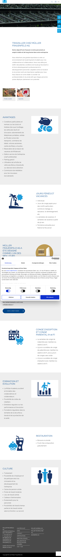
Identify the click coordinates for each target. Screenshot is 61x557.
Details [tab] (23, 263)
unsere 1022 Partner (11, 270)
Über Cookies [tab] (52, 263)
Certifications (21, 535)
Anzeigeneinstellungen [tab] (38, 263)
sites (18, 530)
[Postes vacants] (9, 94)
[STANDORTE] (59, 26)
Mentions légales (22, 538)
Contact (19, 533)
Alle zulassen (49, 297)
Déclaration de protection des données (21, 542)
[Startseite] (59, 17)
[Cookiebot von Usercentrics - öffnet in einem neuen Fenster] (52, 258)
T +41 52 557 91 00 (7, 534)
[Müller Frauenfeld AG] (5, 1)
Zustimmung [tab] (8, 263)
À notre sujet (21, 528)
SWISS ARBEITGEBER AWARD (13, 311)
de (58, 2)
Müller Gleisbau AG (37, 528)
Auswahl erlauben (30, 297)
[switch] (23, 291)
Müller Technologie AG (37, 531)
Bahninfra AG (35, 535)
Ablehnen (11, 297)
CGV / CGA (20, 546)
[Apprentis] (23, 94)
